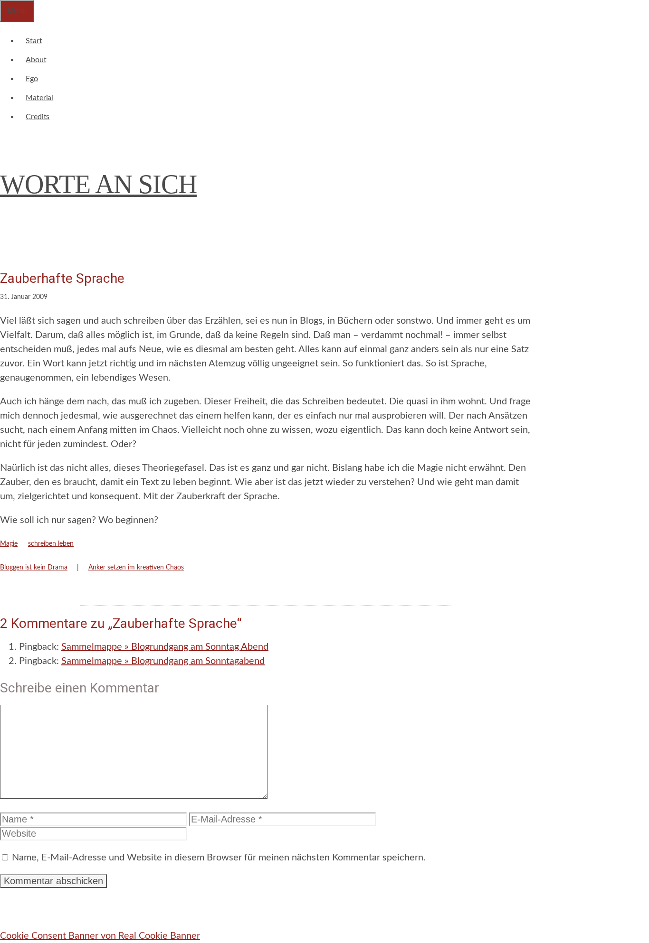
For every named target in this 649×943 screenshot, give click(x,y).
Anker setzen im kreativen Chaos (136, 567)
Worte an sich (98, 184)
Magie (9, 544)
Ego (32, 79)
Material (39, 98)
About (36, 60)
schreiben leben (51, 544)
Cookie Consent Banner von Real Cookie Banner (100, 936)
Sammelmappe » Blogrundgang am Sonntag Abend (164, 647)
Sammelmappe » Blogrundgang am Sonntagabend (163, 661)
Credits (37, 117)
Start (34, 41)
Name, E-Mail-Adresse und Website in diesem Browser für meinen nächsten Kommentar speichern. (219, 857)
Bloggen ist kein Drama (33, 567)
